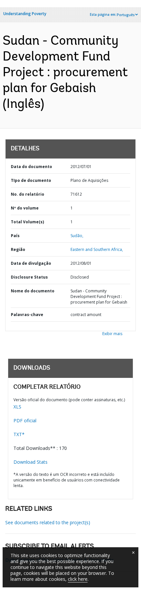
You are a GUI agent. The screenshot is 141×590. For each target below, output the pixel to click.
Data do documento (31, 166)
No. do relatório (27, 194)
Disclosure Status (29, 277)
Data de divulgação (31, 263)
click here (78, 579)
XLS (17, 407)
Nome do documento (32, 291)
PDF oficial (24, 420)
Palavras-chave (27, 314)
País (15, 235)
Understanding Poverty (24, 13)
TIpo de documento (31, 180)
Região (18, 249)
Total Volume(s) (27, 222)
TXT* (19, 434)
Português (126, 14)
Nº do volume (25, 208)
